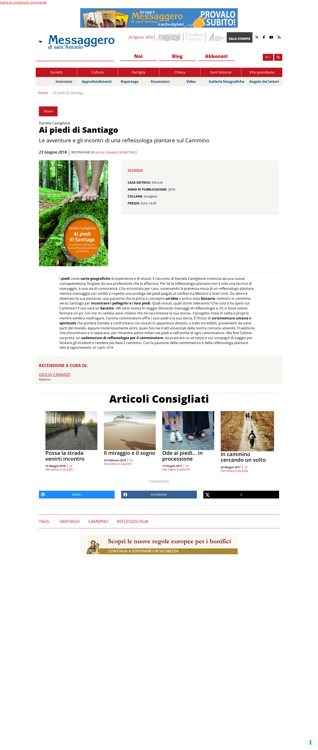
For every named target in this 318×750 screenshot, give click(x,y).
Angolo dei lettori (264, 81)
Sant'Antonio (220, 72)
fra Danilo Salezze (59, 469)
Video (191, 81)
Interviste (64, 81)
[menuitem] (138, 56)
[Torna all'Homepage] (81, 42)
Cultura (98, 72)
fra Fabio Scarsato (176, 469)
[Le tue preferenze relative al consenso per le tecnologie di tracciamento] (310, 742)
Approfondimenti (97, 81)
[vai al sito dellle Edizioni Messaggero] (216, 37)
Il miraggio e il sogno (129, 452)
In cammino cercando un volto (243, 456)
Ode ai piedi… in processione (182, 455)
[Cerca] (278, 57)
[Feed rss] (279, 37)
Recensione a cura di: (63, 365)
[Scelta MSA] (40, 42)
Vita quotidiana (261, 72)
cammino (98, 521)
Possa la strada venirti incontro (65, 455)
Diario (48, 111)
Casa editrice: (139, 182)
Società (56, 72)
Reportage (129, 81)
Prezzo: (134, 203)
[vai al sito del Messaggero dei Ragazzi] (169, 37)
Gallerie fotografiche (226, 81)
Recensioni (160, 81)
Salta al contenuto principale (23, 2)
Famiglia (138, 72)
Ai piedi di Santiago (68, 92)
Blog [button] (177, 56)
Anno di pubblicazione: (147, 189)
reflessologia (132, 521)
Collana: (135, 196)
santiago (70, 521)
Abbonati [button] (216, 56)
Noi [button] (138, 56)
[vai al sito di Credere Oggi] (195, 37)
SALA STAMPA (239, 39)
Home (43, 92)
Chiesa (179, 72)
